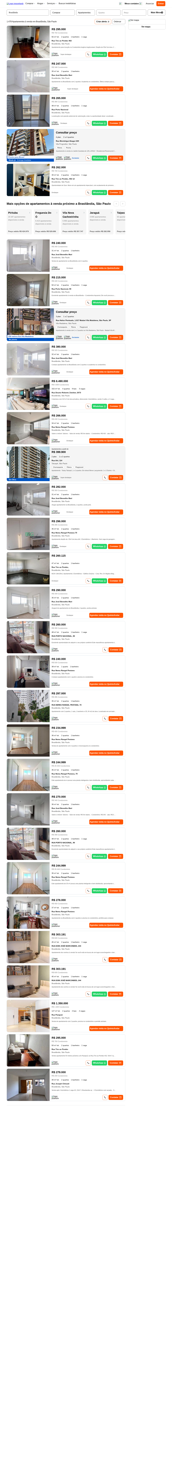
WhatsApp (98, 54)
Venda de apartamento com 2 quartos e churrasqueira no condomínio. (75, 746)
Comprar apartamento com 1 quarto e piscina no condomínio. (73, 677)
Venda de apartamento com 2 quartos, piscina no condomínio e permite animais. (79, 1021)
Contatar (114, 54)
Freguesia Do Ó (43, 214)
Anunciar (150, 4)
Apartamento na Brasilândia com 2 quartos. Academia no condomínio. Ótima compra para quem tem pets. (88, 82)
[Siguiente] (122, 203)
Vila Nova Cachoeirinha (70, 214)
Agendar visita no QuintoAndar (104, 89)
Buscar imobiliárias (67, 3)
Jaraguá (94, 212)
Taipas (121, 212)
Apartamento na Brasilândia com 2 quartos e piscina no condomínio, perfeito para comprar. (83, 918)
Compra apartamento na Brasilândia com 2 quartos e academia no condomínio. (79, 365)
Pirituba (13, 212)
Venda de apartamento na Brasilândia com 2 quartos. (70, 261)
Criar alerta (101, 21)
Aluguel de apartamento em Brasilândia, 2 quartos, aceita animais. (74, 608)
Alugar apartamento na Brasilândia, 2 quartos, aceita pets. (71, 505)
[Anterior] (116, 203)
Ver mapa (145, 27)
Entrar (161, 4)
